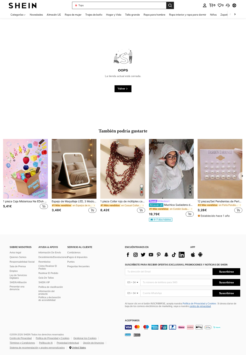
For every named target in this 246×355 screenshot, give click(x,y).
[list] (155, 255)
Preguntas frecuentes (78, 266)
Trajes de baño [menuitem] (93, 14)
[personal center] (204, 5)
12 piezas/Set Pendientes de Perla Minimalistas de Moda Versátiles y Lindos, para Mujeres (220, 201)
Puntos (71, 261)
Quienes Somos (18, 257)
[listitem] (25, 178)
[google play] (200, 256)
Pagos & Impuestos (77, 257)
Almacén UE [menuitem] (54, 14)
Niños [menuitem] (213, 14)
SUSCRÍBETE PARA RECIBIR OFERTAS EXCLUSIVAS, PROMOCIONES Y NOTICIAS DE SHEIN (176, 264)
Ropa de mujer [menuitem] (73, 14)
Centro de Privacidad (21, 338)
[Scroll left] (230, 14)
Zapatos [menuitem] (225, 14)
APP (192, 247)
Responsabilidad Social (22, 261)
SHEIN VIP (44, 282)
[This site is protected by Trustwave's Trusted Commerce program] (128, 334)
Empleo (14, 271)
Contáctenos (74, 252)
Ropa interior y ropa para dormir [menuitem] (187, 14)
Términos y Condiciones (22, 343)
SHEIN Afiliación (18, 282)
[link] (212, 5)
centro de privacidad (200, 306)
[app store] (193, 256)
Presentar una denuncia (17, 288)
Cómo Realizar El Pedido (47, 267)
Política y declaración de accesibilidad (49, 298)
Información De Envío (49, 252)
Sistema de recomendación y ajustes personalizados (37, 347)
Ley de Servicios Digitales (18, 276)
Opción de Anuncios (93, 343)
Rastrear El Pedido (48, 273)
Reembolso (44, 261)
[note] (160, 220)
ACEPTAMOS (132, 320)
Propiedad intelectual (68, 343)
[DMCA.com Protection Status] (137, 334)
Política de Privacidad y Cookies (199, 303)
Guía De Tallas (46, 277)
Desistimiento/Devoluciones (53, 257)
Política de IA (46, 343)
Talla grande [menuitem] (132, 14)
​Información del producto (46, 292)
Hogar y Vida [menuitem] (113, 14)
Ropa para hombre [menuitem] (154, 14)
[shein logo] (23, 5)
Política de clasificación (50, 287)
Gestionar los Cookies (84, 338)
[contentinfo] (182, 327)
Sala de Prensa (18, 266)
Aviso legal (15, 252)
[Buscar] (170, 5)
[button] (227, 5)
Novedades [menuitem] (36, 14)
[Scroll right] (235, 14)
